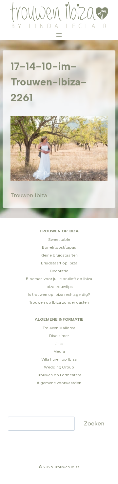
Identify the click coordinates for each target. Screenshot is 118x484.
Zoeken (94, 423)
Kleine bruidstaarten (59, 255)
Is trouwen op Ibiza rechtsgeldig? (59, 294)
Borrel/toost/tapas (59, 247)
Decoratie (59, 271)
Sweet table (59, 239)
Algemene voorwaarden (59, 383)
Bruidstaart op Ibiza (59, 263)
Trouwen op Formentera (59, 375)
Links (59, 343)
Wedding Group (59, 367)
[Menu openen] (59, 35)
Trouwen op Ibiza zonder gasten (59, 302)
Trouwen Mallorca (59, 328)
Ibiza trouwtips (59, 286)
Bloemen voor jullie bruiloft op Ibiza (59, 279)
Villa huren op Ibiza (59, 359)
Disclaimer (59, 335)
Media (59, 351)
